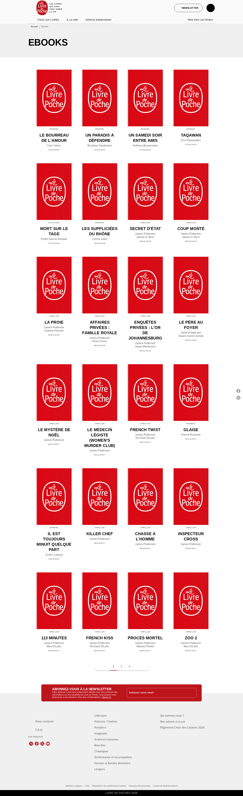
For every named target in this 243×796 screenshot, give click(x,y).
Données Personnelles (140, 786)
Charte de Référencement (165, 786)
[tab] (31, 20)
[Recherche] (210, 8)
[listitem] (31, 743)
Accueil (34, 26)
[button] (188, 8)
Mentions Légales (73, 786)
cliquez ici (106, 697)
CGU (87, 786)
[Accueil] (42, 8)
